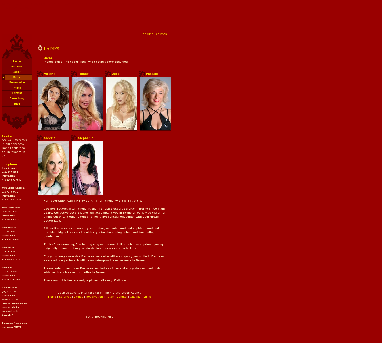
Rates (110, 296)
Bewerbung (17, 98)
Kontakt (17, 93)
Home (17, 61)
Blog (17, 103)
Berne (17, 77)
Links (147, 296)
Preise (17, 87)
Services (17, 66)
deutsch (161, 34)
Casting (135, 296)
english (148, 34)
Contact (122, 296)
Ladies (17, 71)
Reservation (17, 82)
